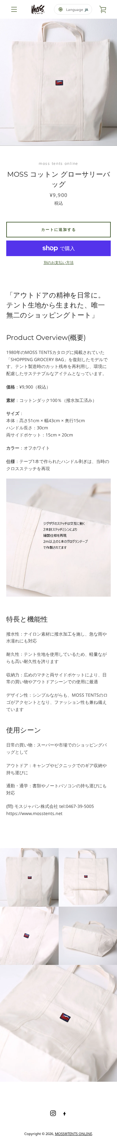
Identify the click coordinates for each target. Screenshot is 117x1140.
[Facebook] (64, 1113)
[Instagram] (53, 1113)
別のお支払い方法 (59, 262)
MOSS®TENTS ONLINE (73, 1133)
